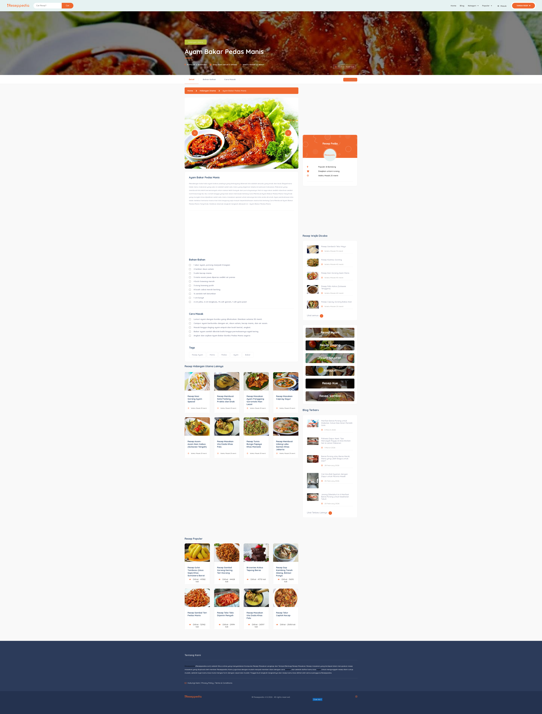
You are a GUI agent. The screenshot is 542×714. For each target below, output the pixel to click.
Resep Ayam (197, 355)
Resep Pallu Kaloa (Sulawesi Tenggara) (333, 287)
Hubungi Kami (194, 683)
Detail (191, 79)
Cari (67, 6)
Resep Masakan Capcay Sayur (284, 397)
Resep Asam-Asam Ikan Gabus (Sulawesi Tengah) (197, 444)
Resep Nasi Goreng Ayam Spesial (195, 399)
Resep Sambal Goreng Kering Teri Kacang (224, 570)
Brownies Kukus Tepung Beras (255, 569)
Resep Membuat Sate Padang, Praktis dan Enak (226, 399)
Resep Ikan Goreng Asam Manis (335, 273)
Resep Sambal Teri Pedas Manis (197, 614)
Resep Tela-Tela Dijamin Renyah (225, 614)
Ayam (235, 355)
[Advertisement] (241, 234)
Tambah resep (523, 6)
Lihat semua (312, 315)
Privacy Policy (207, 683)
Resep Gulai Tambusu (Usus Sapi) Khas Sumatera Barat (196, 571)
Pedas (224, 355)
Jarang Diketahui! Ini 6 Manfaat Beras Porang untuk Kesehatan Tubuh (335, 496)
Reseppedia (190, 666)
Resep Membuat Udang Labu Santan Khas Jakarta (284, 445)
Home (453, 6)
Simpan (351, 80)
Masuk (503, 6)
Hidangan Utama (195, 42)
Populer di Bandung (197, 65)
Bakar (247, 355)
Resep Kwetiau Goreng (331, 260)
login (319, 669)
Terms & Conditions (223, 683)
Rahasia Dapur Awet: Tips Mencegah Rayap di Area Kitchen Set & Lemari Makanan (336, 440)
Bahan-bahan (209, 79)
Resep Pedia (330, 143)
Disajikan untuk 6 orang (225, 65)
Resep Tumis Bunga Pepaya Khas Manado (254, 444)
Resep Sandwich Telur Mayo (333, 246)
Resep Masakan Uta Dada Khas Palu (225, 444)
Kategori (472, 6)
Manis (212, 355)
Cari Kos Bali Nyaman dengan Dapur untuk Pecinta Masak (334, 475)
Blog (462, 6)
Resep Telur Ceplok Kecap (283, 614)
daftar (288, 669)
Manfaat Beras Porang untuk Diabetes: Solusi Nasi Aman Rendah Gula (336, 423)
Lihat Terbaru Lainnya (317, 512)
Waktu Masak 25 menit (253, 65)
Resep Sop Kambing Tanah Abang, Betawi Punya (284, 571)
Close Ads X (317, 699)
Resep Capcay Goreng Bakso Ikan (336, 302)
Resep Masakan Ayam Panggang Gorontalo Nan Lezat (255, 400)
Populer (486, 6)
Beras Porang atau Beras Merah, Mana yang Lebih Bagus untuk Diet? (335, 458)
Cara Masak (230, 79)
